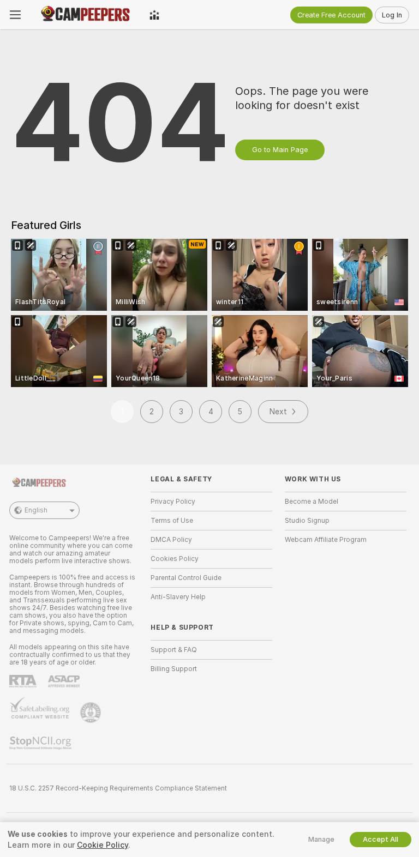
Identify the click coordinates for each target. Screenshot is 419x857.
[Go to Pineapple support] (91, 712)
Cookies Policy (175, 559)
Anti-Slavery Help (178, 597)
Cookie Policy (102, 845)
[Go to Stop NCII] (41, 743)
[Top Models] (154, 14)
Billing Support (174, 669)
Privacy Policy (173, 501)
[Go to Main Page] (85, 14)
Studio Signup (307, 520)
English (36, 510)
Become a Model (311, 501)
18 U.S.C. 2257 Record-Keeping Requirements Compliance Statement (118, 788)
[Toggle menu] (15, 14)
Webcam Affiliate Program (326, 540)
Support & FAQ (174, 650)
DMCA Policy (171, 540)
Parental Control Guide (186, 578)
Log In (392, 15)
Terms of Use (172, 520)
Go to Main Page (280, 150)
